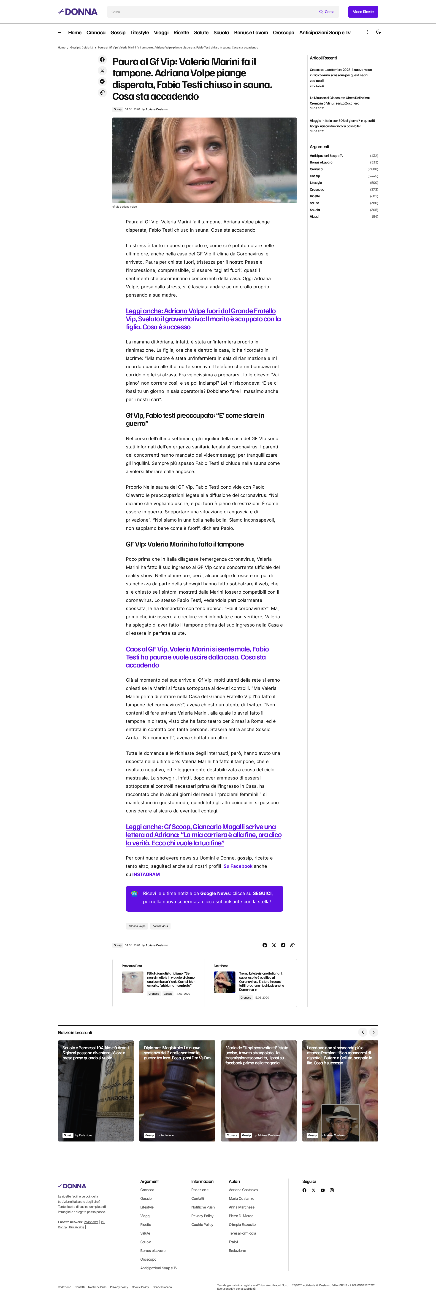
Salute (314, 203)
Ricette (315, 196)
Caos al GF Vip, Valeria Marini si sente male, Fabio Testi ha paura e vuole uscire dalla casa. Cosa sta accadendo (197, 656)
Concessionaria (162, 1287)
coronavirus (160, 926)
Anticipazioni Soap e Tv (326, 156)
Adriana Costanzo (243, 1189)
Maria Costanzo (242, 1198)
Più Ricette (76, 1227)
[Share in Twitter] (102, 70)
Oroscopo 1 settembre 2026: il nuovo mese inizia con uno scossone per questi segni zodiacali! (341, 75)
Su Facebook (238, 866)
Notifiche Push (203, 1207)
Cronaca (154, 993)
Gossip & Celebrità (81, 47)
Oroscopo (317, 190)
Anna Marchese (242, 1207)
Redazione (199, 1189)
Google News (215, 893)
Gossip (118, 109)
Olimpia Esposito (242, 1224)
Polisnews (91, 1222)
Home (61, 47)
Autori (234, 1181)
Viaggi (314, 216)
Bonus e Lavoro (321, 163)
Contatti (197, 1198)
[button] (60, 32)
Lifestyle (316, 183)
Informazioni (202, 1181)
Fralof (233, 1242)
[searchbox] (212, 11)
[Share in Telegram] (102, 81)
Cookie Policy (202, 1224)
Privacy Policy (202, 1216)
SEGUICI (262, 893)
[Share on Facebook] (102, 59)
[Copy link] (102, 92)
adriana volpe (137, 926)
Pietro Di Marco (241, 1216)
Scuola (315, 210)
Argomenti (150, 1181)
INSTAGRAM (146, 874)
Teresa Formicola (242, 1233)
